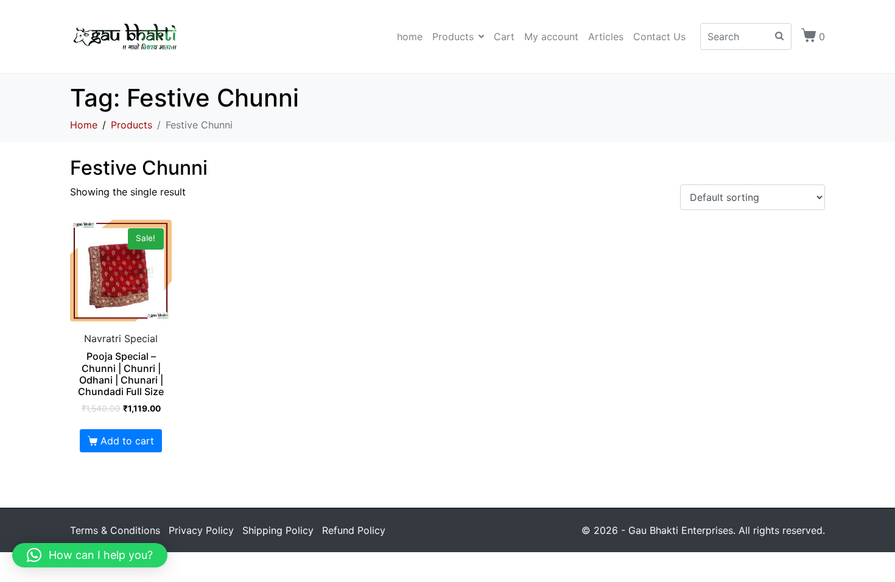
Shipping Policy (278, 530)
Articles (605, 36)
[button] (89, 555)
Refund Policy (353, 530)
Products (453, 36)
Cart (504, 36)
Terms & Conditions (115, 530)
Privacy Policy (201, 530)
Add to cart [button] (127, 441)
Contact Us (659, 36)
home (410, 36)
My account (551, 36)
